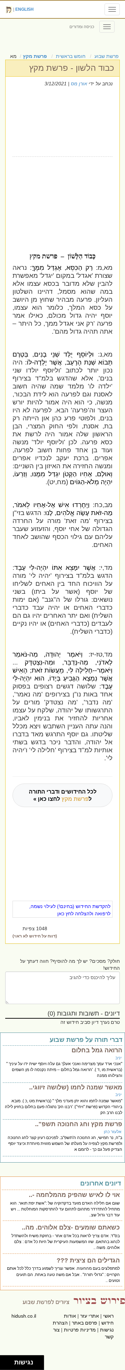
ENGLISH (24, 9)
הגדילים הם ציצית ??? (88, 1260)
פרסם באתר (84, 1323)
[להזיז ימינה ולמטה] (9, 1365)
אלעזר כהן (113, 1131)
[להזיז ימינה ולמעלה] (9, 1361)
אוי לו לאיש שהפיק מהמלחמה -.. (74, 1194)
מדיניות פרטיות (80, 1330)
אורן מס (79, 83)
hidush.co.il (23, 1316)
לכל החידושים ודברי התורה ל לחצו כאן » (63, 795)
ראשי (108, 1316)
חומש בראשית (70, 56)
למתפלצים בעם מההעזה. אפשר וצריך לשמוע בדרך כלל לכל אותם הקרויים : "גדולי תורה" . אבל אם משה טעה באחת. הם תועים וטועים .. (63, 1274)
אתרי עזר (89, 1316)
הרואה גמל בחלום (97, 1050)
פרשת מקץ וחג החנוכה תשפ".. (78, 1124)
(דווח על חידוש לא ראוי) (34, 936)
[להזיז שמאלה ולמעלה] (5, 1361)
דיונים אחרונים (100, 1183)
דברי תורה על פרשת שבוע (86, 1039)
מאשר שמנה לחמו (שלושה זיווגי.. (75, 1087)
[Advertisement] (60, 198)
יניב (118, 1057)
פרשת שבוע (106, 56)
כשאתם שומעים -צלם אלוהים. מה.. (71, 1227)
